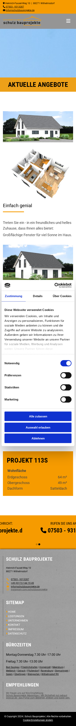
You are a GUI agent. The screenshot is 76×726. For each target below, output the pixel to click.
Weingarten (33, 674)
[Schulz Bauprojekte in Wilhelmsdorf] (22, 21)
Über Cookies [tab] (62, 296)
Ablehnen (38, 438)
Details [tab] (37, 296)
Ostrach (21, 670)
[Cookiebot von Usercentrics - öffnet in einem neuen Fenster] (55, 285)
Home (12, 611)
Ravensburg (47, 670)
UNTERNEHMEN (18, 620)
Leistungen (16, 616)
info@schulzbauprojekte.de (20, 10)
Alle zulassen (38, 416)
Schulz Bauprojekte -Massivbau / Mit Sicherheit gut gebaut (36, 695)
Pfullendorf (33, 670)
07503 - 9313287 (15, 6)
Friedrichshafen (29, 667)
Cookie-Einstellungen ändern (38, 720)
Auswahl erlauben (38, 427)
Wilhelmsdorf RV (50, 674)
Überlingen (20, 674)
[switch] (66, 375)
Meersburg (58, 667)
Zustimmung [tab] (13, 296)
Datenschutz (17, 633)
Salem (9, 674)
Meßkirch (11, 670)
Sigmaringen (61, 670)
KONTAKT (14, 624)
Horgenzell (45, 667)
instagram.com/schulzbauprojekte (29, 589)
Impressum (16, 629)
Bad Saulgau (12, 667)
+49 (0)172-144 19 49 (22, 583)
